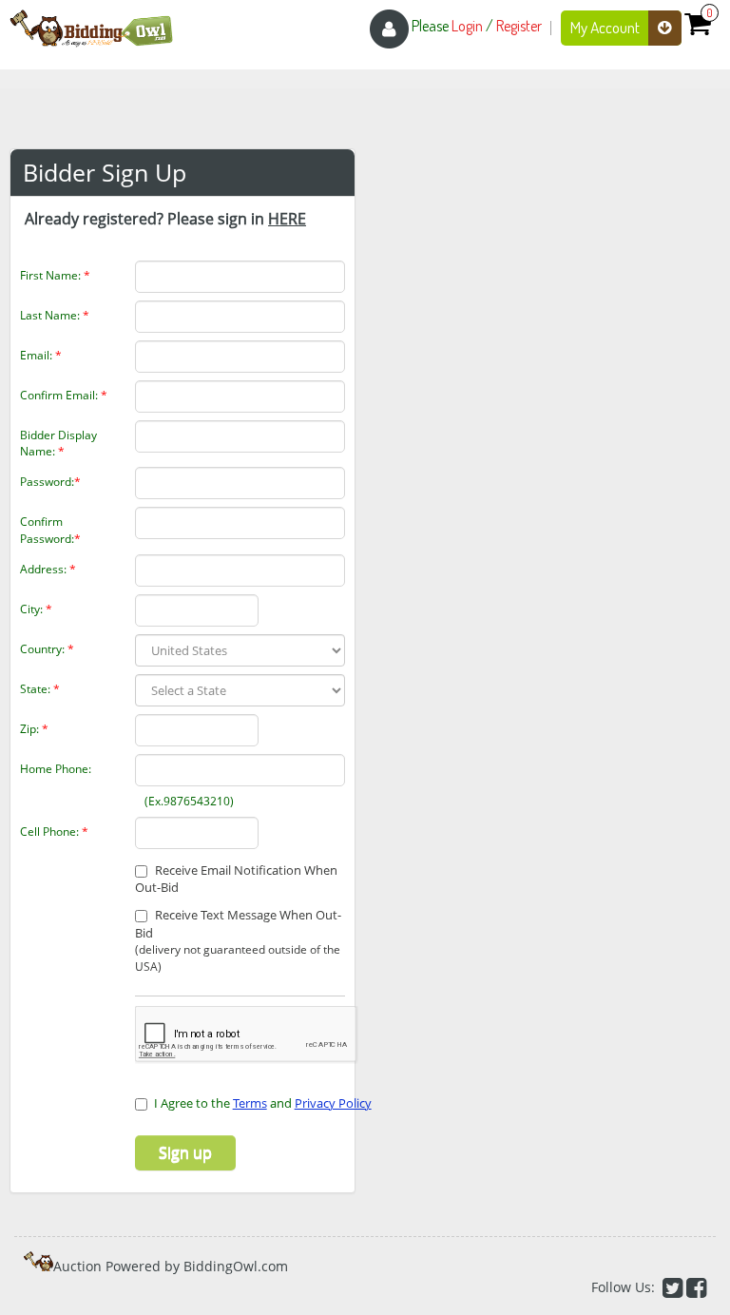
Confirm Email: (63, 395)
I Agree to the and (263, 1103)
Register (519, 25)
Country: (47, 649)
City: (36, 609)
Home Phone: (55, 769)
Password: (50, 482)
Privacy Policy (333, 1103)
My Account (606, 27)
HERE (287, 218)
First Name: (55, 275)
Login (467, 25)
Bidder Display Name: (58, 443)
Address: (48, 569)
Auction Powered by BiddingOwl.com (170, 1266)
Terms (250, 1103)
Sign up (185, 1152)
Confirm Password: (50, 529)
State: (40, 689)
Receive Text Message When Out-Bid (238, 940)
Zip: (34, 729)
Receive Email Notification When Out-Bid (236, 879)
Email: (41, 355)
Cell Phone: (54, 831)
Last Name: (54, 315)
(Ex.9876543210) (174, 801)
